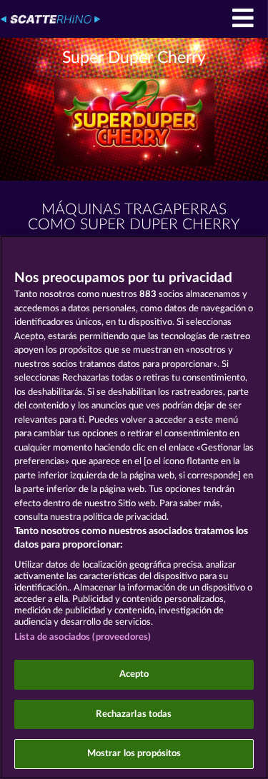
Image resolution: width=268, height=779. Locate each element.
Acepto (134, 674)
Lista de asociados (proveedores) (82, 637)
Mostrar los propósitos (134, 753)
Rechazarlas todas (134, 714)
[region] (134, 507)
